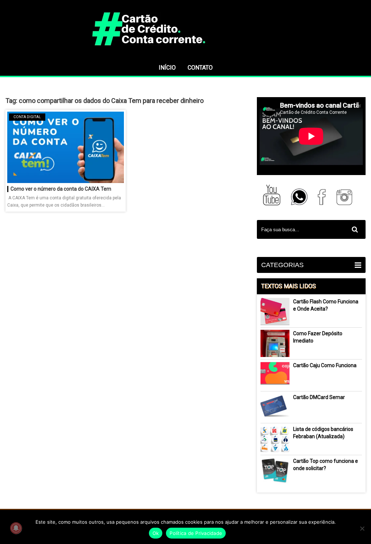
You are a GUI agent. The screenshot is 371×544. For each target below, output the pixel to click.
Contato (200, 67)
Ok (156, 533)
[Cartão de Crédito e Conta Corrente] (185, 56)
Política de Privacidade (196, 533)
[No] (362, 528)
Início (167, 67)
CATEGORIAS (282, 265)
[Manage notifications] (16, 528)
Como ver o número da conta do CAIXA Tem (61, 189)
